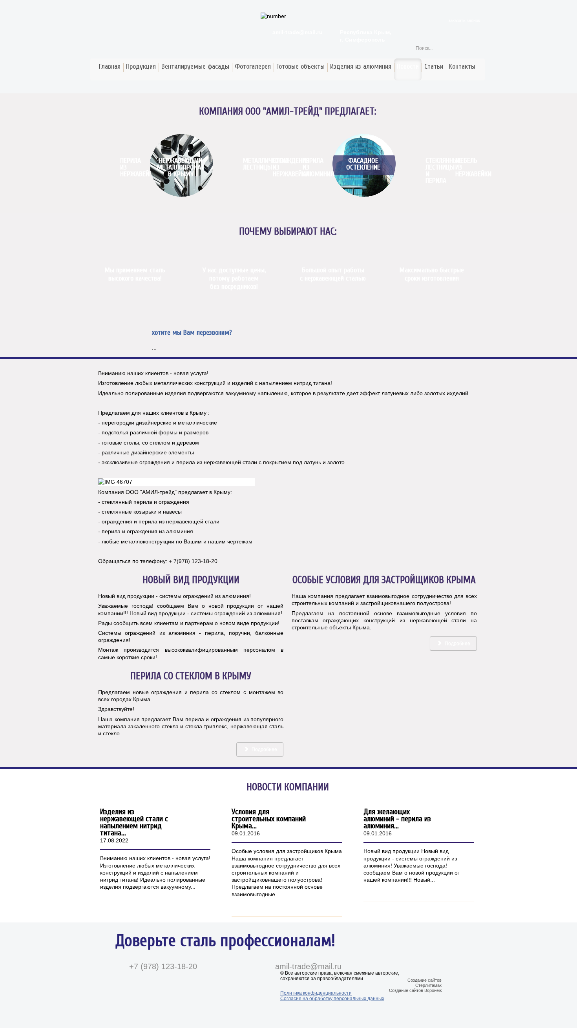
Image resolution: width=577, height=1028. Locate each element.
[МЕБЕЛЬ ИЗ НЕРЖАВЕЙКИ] (455, 137)
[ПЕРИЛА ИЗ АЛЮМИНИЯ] (302, 137)
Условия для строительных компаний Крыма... (269, 818)
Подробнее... (459, 643)
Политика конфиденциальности (316, 993)
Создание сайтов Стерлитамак (424, 983)
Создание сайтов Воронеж (415, 990)
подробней (180, 897)
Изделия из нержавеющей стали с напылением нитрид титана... (134, 822)
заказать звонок (464, 20)
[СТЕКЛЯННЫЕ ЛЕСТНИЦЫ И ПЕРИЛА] (425, 137)
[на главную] (7, 7)
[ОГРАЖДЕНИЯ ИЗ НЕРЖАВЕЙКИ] (273, 137)
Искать (479, 47)
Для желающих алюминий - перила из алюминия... (397, 818)
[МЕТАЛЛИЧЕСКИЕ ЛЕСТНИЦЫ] (243, 137)
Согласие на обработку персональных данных (332, 998)
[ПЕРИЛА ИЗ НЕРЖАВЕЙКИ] (120, 137)
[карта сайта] (14, 7)
